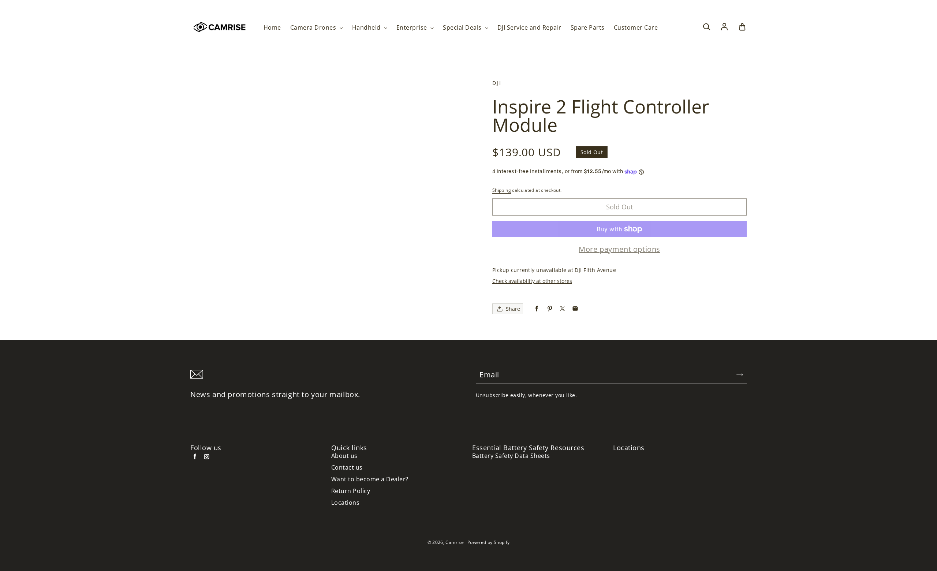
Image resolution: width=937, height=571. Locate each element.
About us (344, 456)
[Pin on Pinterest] (549, 308)
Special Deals (463, 27)
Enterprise (412, 27)
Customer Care (636, 27)
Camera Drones (314, 27)
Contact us (347, 467)
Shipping (501, 190)
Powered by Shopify (488, 542)
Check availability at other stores (532, 280)
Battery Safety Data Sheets (511, 456)
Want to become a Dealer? (369, 479)
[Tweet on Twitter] (562, 308)
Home (272, 27)
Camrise (454, 542)
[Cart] (742, 27)
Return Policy (350, 491)
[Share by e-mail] (575, 308)
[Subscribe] (739, 375)
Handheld (367, 27)
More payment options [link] (619, 249)
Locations (345, 503)
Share (513, 308)
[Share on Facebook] (536, 308)
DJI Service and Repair (529, 27)
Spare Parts (588, 27)
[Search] (706, 27)
